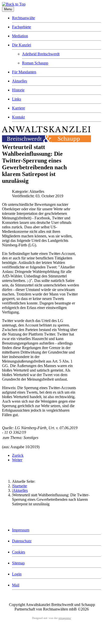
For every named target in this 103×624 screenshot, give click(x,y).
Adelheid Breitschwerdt (41, 54)
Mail (15, 585)
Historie (18, 90)
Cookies (18, 552)
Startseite (20, 486)
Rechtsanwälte (23, 18)
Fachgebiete (21, 27)
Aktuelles (19, 81)
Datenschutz (22, 541)
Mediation (20, 36)
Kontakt (18, 117)
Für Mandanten (24, 72)
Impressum (20, 530)
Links (16, 99)
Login (17, 574)
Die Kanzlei (21, 45)
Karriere (18, 108)
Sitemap (18, 563)
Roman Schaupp (35, 63)
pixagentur (64, 618)
